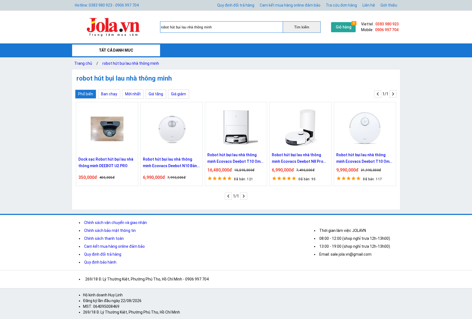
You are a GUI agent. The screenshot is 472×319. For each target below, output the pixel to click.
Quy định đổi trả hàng (235, 5)
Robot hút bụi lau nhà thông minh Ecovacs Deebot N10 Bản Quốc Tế (170, 163)
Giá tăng (156, 94)
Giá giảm (178, 94)
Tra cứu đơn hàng (341, 5)
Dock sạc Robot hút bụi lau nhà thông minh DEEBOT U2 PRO (105, 162)
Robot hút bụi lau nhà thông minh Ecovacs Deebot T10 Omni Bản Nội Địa (364, 159)
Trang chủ (83, 63)
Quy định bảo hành (100, 262)
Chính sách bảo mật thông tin (110, 230)
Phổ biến (85, 94)
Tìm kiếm (301, 27)
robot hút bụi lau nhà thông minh (130, 63)
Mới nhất (133, 94)
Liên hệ (368, 5)
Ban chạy (109, 94)
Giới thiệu (388, 5)
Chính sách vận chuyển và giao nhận (115, 222)
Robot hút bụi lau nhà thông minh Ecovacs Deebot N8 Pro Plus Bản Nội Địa (297, 159)
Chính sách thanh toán (104, 238)
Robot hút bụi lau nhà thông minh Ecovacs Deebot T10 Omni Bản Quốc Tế (235, 159)
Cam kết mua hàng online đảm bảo (290, 5)
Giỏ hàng (343, 27)
